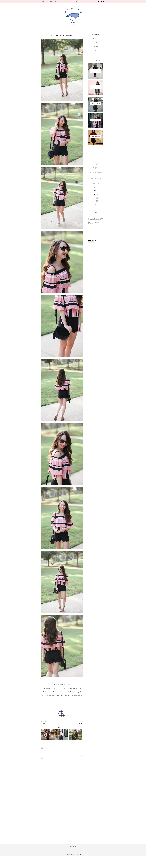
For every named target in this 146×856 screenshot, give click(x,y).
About (43, 1)
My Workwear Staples (96, 184)
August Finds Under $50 (96, 181)
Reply (81, 755)
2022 (96, 156)
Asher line (78, 689)
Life (63, 1)
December (96, 164)
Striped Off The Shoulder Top (96, 186)
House (75, 1)
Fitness (57, 1)
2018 (95, 161)
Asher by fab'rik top (45, 682)
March (96, 195)
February (96, 197)
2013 (96, 204)
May (96, 193)
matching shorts (48, 691)
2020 (96, 159)
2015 (95, 201)
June (96, 191)
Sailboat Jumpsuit (96, 174)
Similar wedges (59, 684)
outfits (61, 33)
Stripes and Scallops (62, 35)
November (96, 165)
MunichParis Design (77, 854)
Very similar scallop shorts (60, 682)
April (96, 194)
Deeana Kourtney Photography (64, 679)
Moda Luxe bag (69, 682)
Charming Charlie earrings (77, 682)
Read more (96, 46)
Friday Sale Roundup (96, 187)
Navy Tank (96, 188)
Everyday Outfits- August (96, 171)
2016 (95, 200)
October (96, 167)
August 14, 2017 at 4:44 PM (51, 747)
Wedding (69, 1)
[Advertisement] (62, 789)
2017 (95, 163)
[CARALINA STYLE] (73, 17)
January (96, 198)
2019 (95, 160)
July (96, 190)
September (96, 168)
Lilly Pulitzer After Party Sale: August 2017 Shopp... (96, 177)
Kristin (45, 747)
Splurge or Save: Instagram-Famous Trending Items (96, 179)
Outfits (50, 1)
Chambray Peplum (96, 180)
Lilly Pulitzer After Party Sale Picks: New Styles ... (96, 173)
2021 (96, 157)
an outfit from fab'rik (59, 689)
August (96, 170)
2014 (95, 202)
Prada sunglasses (66, 684)
